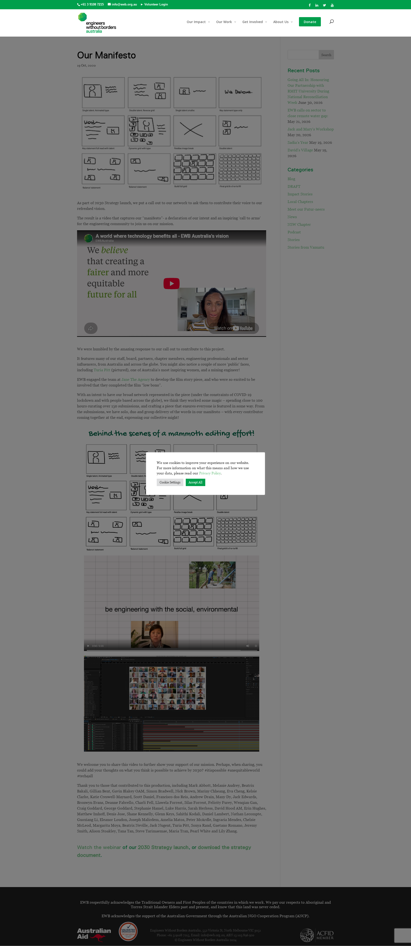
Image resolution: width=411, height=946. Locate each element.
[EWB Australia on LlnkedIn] (316, 7)
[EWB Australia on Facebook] (310, 7)
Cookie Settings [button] (170, 482)
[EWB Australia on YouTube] (332, 7)
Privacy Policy (210, 473)
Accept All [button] (195, 482)
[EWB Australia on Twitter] (324, 7)
